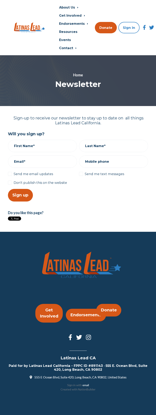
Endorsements (72, 24)
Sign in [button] (129, 28)
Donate (105, 28)
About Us (67, 7)
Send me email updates (33, 174)
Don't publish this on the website (40, 183)
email (85, 385)
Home (78, 75)
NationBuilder (86, 389)
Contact (66, 48)
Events (65, 40)
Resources (68, 32)
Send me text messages (104, 174)
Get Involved (71, 15)
